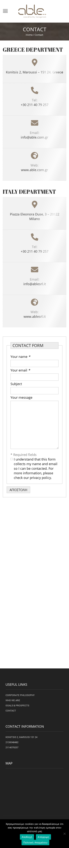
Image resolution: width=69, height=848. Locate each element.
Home (29, 34)
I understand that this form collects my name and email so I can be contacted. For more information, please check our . (35, 468)
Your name (20, 356)
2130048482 (12, 742)
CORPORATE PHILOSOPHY (20, 695)
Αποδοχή (27, 836)
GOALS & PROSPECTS (17, 705)
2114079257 (12, 747)
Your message (21, 397)
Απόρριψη (43, 836)
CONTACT (11, 710)
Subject (16, 384)
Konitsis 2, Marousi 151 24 (21, 737)
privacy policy (40, 477)
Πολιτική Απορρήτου (35, 842)
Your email (20, 370)
